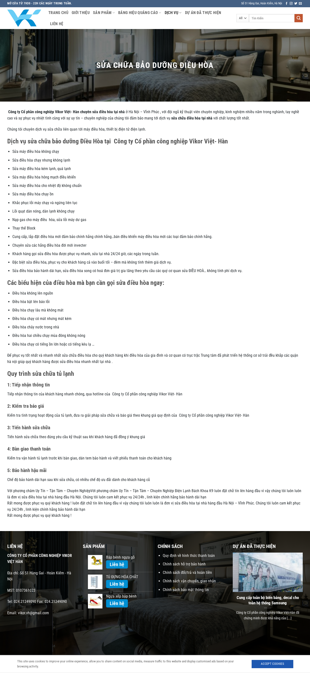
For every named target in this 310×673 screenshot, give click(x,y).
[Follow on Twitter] (295, 3)
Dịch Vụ (171, 12)
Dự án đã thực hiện (203, 12)
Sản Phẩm (102, 12)
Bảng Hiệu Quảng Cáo (138, 12)
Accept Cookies (272, 664)
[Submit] (298, 18)
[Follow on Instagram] (291, 3)
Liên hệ (56, 24)
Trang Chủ (58, 12)
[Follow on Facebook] (286, 3)
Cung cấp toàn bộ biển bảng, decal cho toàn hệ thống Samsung (268, 600)
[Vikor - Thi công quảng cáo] (24, 18)
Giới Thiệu (81, 12)
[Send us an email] (300, 3)
